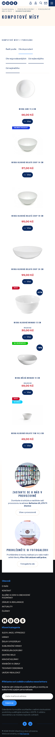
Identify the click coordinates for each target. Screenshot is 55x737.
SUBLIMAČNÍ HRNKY (12, 646)
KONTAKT (6, 590)
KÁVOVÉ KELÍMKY (10, 659)
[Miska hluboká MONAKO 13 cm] (27, 304)
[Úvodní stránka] (14, 3)
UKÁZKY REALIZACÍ (11, 672)
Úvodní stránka (8, 9)
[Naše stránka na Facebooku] (25, 724)
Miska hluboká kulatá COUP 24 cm (27, 269)
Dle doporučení (26, 49)
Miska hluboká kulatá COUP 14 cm (27, 162)
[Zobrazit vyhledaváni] (40, 3)
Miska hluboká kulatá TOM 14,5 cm (27, 433)
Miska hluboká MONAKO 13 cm (27, 322)
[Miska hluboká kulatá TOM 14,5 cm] (27, 415)
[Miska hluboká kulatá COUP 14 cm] (27, 144)
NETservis (24, 734)
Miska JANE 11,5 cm (27, 109)
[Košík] (45, 3)
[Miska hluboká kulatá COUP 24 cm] (27, 251)
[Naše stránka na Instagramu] (30, 724)
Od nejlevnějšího (36, 59)
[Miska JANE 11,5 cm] (27, 91)
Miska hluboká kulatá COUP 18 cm (27, 216)
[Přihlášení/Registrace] (35, 3)
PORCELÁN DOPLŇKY (26, 9)
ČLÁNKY (6, 611)
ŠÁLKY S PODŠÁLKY (11, 641)
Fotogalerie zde (27, 564)
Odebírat (9, 703)
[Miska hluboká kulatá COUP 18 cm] (27, 197)
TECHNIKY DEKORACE (12, 668)
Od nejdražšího (13, 68)
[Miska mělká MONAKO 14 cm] (27, 360)
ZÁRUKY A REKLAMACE (13, 602)
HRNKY (5, 637)
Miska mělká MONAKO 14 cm (27, 378)
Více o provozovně (27, 512)
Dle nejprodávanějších (16, 59)
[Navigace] (52, 3)
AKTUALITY (7, 606)
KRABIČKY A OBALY (11, 664)
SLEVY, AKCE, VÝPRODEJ (13, 633)
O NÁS (5, 586)
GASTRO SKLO (8, 655)
